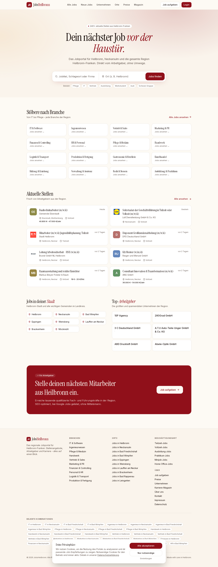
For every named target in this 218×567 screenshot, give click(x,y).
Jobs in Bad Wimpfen (122, 455)
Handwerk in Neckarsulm (39, 534)
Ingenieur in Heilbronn (117, 524)
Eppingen (36, 321)
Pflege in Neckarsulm (85, 529)
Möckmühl (64, 329)
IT (84, 86)
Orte (117, 4)
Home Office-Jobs (164, 464)
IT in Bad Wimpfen (95, 524)
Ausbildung (105, 86)
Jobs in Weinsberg (121, 464)
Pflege (76, 86)
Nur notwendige (146, 553)
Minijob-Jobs (161, 459)
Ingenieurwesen (77, 447)
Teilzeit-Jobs (161, 443)
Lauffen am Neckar (95, 321)
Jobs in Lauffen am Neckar (125, 468)
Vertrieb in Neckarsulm (143, 534)
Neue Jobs (86, 4)
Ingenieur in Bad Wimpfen (39, 529)
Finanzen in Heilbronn (170, 539)
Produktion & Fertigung (80, 480)
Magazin (138, 4)
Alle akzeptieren (145, 545)
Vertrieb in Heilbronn (121, 534)
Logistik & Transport (79, 476)
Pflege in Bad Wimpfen (136, 529)
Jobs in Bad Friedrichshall (124, 451)
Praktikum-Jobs (162, 455)
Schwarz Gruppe (146, 86)
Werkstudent (120, 86)
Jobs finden (155, 76)
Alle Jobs (72, 4)
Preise (126, 4)
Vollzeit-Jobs (161, 447)
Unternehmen (104, 4)
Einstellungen (146, 558)
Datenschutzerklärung (108, 555)
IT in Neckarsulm (52, 524)
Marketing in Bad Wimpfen (144, 539)
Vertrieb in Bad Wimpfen (38, 539)
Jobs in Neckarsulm (121, 447)
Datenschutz (161, 504)
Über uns (159, 492)
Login (186, 4)
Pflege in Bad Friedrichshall (110, 529)
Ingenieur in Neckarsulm (141, 524)
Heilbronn (36, 314)
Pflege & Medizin (77, 451)
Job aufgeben (170, 4)
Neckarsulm (64, 314)
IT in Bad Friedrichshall (73, 524)
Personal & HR (76, 472)
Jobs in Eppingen (120, 459)
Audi (132, 86)
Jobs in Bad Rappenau (123, 476)
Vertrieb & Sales (77, 459)
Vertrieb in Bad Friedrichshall (170, 534)
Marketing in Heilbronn (63, 539)
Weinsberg (64, 321)
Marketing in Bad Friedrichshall (116, 539)
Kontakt (158, 496)
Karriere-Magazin (163, 487)
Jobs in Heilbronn (120, 443)
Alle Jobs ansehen (178, 117)
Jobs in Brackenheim (122, 472)
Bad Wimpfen (92, 314)
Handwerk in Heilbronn (160, 529)
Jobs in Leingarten (121, 480)
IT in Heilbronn (34, 524)
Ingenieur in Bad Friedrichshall (169, 524)
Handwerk (74, 455)
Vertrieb (92, 86)
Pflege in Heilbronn (63, 529)
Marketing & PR (76, 464)
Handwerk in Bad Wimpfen (96, 534)
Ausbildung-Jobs (163, 451)
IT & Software (76, 443)
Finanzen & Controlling (80, 468)
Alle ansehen (181, 199)
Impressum (160, 500)
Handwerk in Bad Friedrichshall (67, 534)
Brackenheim (38, 329)
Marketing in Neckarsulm (88, 539)
